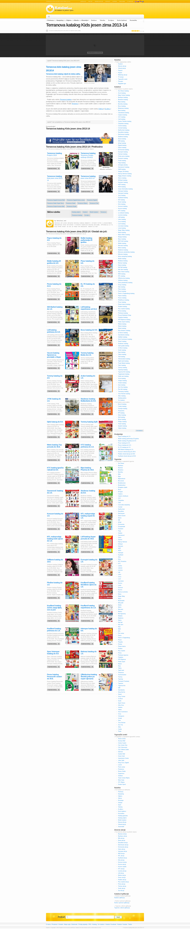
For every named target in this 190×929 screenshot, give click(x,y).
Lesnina (120, 570)
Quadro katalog (122, 426)
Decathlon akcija (123, 842)
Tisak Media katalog (124, 363)
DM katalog (121, 141)
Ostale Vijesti (122, 784)
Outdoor (94, 20)
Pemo (119, 635)
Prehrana (51, 20)
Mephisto (120, 618)
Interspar (120, 552)
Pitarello (120, 642)
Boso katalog (122, 106)
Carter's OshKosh (123, 496)
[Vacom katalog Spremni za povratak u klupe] (54, 367)
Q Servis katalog (123, 332)
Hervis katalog (122, 178)
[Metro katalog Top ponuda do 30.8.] (54, 459)
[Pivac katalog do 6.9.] (88, 275)
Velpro (120, 709)
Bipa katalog (121, 101)
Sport (119, 805)
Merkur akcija (122, 875)
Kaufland (120, 555)
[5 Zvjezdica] (139, 31)
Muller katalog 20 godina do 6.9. (54, 262)
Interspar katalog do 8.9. (89, 629)
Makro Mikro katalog (124, 234)
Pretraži (61, 917)
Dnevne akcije (122, 66)
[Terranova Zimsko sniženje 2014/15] (88, 168)
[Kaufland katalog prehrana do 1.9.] (54, 643)
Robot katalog (122, 328)
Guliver (120, 539)
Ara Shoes (121, 463)
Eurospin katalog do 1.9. (89, 561)
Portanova (121, 769)
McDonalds (121, 600)
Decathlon (121, 511)
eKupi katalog (122, 143)
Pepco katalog (122, 295)
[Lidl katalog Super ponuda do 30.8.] (88, 551)
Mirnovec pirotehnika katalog (126, 252)
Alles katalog (121, 396)
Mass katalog (122, 239)
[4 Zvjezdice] (137, 31)
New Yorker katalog (123, 271)
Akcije (90, 1)
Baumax (120, 467)
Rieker (120, 664)
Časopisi (120, 81)
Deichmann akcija (123, 845)
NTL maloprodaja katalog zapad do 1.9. (88, 516)
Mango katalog (122, 237)
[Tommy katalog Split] (88, 436)
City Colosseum (122, 747)
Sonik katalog (122, 350)
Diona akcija (121, 840)
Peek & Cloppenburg (124, 637)
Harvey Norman (122, 542)
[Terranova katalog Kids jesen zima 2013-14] (54, 191)
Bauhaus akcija (122, 836)
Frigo (119, 531)
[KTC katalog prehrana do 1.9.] (88, 459)
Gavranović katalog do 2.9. (55, 492)
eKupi (119, 522)
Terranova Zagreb (92, 200)
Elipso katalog (122, 147)
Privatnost (54, 924)
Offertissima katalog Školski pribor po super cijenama (89, 676)
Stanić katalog (122, 341)
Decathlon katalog (123, 132)
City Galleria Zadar (123, 749)
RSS (90, 924)
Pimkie (120, 644)
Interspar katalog (123, 191)
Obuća (76, 20)
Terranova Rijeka (82, 203)
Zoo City (120, 725)
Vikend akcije (99, 1)
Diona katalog (122, 139)
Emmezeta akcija (123, 847)
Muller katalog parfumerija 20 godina (86, 240)
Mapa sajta (67, 924)
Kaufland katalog (123, 197)
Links (119, 574)
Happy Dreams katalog (124, 176)
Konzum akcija (122, 862)
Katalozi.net (61, 221)
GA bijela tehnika (123, 165)
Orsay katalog (122, 284)
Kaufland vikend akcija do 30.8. (127, 456)
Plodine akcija (122, 879)
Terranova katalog (95, 52)
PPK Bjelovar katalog (124, 319)
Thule (119, 731)
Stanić (120, 694)
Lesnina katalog (122, 215)
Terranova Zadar (70, 203)
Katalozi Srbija (140, 1)
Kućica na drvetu (123, 592)
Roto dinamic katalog (124, 330)
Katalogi (138, 1)
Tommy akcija (122, 886)
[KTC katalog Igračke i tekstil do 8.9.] (54, 482)
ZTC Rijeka (121, 782)
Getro (119, 537)
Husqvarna (121, 410)
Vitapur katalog (122, 380)
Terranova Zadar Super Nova (55, 203)
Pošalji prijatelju (82, 924)
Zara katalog (121, 385)
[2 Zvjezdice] (134, 31)
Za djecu (111, 20)
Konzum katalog (122, 206)
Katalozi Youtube (122, 924)
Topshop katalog (122, 369)
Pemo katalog (122, 291)
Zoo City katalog (122, 387)
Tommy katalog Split (89, 422)
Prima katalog (122, 311)
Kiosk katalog (122, 202)
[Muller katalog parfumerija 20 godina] (88, 252)
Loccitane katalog (123, 226)
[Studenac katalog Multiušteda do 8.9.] (88, 413)
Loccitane (121, 581)
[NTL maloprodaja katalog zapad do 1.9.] (88, 528)
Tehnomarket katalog (124, 359)
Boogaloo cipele (122, 487)
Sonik (119, 701)
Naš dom (120, 624)
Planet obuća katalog (124, 304)
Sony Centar (121, 696)
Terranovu (75, 103)
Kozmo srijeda (122, 866)
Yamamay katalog (123, 391)
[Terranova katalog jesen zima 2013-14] (88, 191)
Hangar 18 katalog (123, 171)
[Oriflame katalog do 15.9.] (54, 574)
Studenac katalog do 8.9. (88, 492)
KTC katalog (121, 210)
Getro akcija (121, 849)
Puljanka (120, 657)
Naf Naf (120, 622)
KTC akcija (121, 868)
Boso (119, 489)
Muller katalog (122, 258)
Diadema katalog (123, 136)
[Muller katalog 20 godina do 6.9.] (54, 275)
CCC (119, 498)
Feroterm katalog (123, 158)
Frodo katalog (122, 160)
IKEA (119, 550)
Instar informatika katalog (125, 189)
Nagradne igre (122, 83)
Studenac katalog (123, 343)
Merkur (120, 611)
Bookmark (74, 924)
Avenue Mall (121, 741)
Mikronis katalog (122, 254)
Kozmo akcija (122, 864)
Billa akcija (121, 838)
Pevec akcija (121, 877)
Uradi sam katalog (123, 376)
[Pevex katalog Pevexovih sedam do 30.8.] (54, 689)
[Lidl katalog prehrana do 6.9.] (54, 344)
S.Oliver (120, 698)
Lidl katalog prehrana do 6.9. (53, 331)
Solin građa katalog (123, 345)
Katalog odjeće (76, 212)
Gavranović (121, 535)
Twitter (130, 924)
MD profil (120, 603)
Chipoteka (121, 500)
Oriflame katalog (122, 280)
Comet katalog (122, 125)
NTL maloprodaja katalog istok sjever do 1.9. (55, 539)
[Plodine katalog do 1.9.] (54, 597)
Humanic (120, 546)
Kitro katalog (121, 204)
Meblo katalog (122, 243)
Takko (120, 668)
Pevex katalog (122, 298)
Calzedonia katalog (123, 112)
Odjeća (68, 20)
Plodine (120, 648)
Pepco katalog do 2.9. (54, 239)
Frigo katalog (121, 162)
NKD (119, 629)
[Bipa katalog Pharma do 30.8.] (88, 482)
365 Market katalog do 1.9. (54, 308)
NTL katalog (121, 276)
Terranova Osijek (71, 206)
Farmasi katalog (122, 154)
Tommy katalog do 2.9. (54, 377)
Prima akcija (121, 884)
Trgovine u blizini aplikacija (122, 908)
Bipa (119, 476)
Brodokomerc (122, 483)
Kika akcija (121, 860)
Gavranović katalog (123, 167)
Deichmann (121, 513)
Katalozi (83, 1)
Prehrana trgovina (123, 655)
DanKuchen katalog (123, 130)
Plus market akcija (123, 882)
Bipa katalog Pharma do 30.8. (87, 469)
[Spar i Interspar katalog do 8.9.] (54, 666)
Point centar (121, 767)
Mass (119, 598)
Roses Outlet (122, 771)
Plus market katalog (124, 308)
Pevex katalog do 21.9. (54, 285)
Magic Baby (121, 596)
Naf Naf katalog (122, 267)
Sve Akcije (121, 890)
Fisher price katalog (123, 156)
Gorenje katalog (122, 408)
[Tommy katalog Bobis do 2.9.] (88, 367)
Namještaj (60, 20)
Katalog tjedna (122, 398)
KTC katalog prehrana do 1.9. (87, 446)
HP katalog (121, 413)
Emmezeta (121, 524)
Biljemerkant (121, 478)
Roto (119, 666)
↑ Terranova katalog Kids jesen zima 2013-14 (133, 927)
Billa (119, 474)
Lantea (120, 565)
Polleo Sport (121, 661)
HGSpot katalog (122, 180)
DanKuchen (121, 509)
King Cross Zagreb (123, 762)
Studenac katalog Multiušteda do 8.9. (88, 400)
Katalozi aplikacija (119, 897)
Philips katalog (122, 421)
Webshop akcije (122, 75)
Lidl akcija (121, 873)
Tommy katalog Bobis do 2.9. (87, 354)
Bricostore (121, 481)
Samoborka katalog (123, 335)
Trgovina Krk (121, 685)
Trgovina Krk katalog (124, 372)
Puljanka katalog (123, 317)
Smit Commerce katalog (125, 339)
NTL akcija (121, 855)
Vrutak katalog (122, 383)
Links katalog (122, 219)
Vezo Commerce (123, 711)
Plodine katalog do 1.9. (54, 584)
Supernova (121, 773)
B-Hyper (120, 491)
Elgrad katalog (122, 145)
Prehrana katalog (123, 313)
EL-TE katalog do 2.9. (88, 285)
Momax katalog (122, 263)
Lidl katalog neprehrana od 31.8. (89, 308)
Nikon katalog (122, 415)
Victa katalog (122, 378)
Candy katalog (122, 406)
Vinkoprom (121, 716)
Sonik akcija (121, 888)
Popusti (107, 1)
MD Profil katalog (123, 241)
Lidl (119, 572)
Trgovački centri (122, 79)
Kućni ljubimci (122, 20)
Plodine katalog (122, 306)
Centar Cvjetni (122, 743)
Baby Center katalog (124, 95)
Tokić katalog (122, 365)
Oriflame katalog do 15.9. (55, 561)
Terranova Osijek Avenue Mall (55, 206)
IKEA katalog (122, 186)
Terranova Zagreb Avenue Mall (56, 200)
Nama (119, 620)
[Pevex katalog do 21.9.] (54, 298)
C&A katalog (121, 119)
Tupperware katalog (123, 374)
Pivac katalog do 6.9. (87, 262)
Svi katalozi (121, 400)
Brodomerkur (121, 485)
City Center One (122, 745)
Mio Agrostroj (122, 613)
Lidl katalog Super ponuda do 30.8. (88, 538)
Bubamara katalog (123, 108)
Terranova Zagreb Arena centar (76, 200)
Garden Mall (121, 754)
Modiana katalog (122, 261)
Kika (119, 557)
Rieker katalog (122, 326)
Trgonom (120, 683)
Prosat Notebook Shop (124, 315)
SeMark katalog (122, 337)
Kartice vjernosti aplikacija (121, 902)
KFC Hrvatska (122, 561)
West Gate (121, 780)
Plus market (121, 650)
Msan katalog (122, 419)
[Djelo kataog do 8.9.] (54, 436)
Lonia (119, 585)
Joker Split (121, 760)
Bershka (120, 472)
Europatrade (121, 526)
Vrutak (120, 718)
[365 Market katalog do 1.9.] (54, 321)
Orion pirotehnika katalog (125, 282)
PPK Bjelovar (122, 659)
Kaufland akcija (122, 858)
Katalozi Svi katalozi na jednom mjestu (60, 9)
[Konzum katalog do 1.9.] (54, 528)
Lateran (120, 568)
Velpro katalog (122, 428)
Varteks (120, 707)
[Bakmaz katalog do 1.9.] (88, 666)
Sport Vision (121, 703)
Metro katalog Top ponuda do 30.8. (54, 446)
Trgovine (122, 1)
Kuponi (115, 1)
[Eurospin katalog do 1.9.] (88, 574)
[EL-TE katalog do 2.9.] (88, 298)
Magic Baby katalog (123, 230)
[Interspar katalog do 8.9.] (88, 643)
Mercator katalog (123, 245)
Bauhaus (120, 465)
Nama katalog (122, 265)
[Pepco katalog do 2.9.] (54, 252)
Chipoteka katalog (123, 123)
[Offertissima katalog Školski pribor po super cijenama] (88, 689)
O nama (48, 924)
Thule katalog (122, 423)
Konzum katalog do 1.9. (55, 515)
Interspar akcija (122, 851)
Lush (119, 579)
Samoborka (121, 690)
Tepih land (121, 670)
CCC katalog (121, 117)
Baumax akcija (122, 834)
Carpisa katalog (122, 115)
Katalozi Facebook (111, 924)
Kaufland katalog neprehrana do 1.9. (88, 607)
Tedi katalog (121, 356)
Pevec (120, 640)
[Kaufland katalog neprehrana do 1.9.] (88, 620)
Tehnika (102, 20)
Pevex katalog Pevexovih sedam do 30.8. (54, 676)
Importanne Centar (123, 758)
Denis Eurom (121, 515)
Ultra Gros (121, 705)
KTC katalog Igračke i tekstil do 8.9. (55, 469)
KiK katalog (121, 200)
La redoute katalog (123, 213)
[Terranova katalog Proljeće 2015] (54, 168)
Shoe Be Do (121, 692)
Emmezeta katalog (123, 149)
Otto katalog (121, 287)
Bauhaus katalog (123, 97)
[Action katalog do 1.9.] (88, 390)
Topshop (120, 679)
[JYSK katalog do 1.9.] (54, 413)
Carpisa (120, 494)
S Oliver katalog (122, 348)
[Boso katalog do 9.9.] (88, 344)
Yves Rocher (121, 722)
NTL (119, 631)
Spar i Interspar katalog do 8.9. (53, 652)
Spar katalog (121, 352)
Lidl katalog (121, 217)
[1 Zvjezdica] (132, 31)
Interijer (120, 802)
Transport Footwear (123, 681)
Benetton (120, 470)
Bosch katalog (122, 404)
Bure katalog (121, 110)
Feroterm (120, 528)
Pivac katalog (122, 302)
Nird (119, 626)
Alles (119, 727)
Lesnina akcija (122, 871)
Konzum (120, 587)
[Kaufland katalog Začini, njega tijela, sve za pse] (54, 620)
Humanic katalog (123, 182)
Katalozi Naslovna (49, 16)
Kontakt (61, 924)
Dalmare (120, 751)
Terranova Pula (94, 203)
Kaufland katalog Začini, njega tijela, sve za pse (54, 608)
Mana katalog (122, 232)
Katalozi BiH (143, 1)
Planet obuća (122, 646)
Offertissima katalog (124, 278)
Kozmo (120, 583)
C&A (119, 502)
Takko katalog (122, 354)
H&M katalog (121, 169)
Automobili (121, 826)
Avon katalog (122, 93)
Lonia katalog (122, 228)
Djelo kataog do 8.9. (55, 422)
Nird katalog (121, 417)
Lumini (120, 765)
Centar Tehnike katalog (124, 121)
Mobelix (120, 616)
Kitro (119, 559)
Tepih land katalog (123, 361)
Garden (120, 533)
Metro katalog (122, 247)
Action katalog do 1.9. (88, 377)
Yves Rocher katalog (124, 393)
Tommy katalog (122, 367)
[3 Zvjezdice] (135, 31)
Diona (119, 518)
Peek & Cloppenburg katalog (126, 293)
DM (119, 520)
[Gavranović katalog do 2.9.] (54, 505)
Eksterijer (85, 20)
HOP (119, 548)
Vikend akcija (122, 824)
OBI (119, 687)
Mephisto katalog (123, 250)
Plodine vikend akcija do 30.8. (126, 454)
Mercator (120, 609)
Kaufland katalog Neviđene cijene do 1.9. (88, 585)
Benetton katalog (123, 99)
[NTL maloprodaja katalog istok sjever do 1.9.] (54, 551)
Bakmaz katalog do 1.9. (88, 652)
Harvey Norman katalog (125, 173)
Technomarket (122, 674)
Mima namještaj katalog (125, 256)
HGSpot (120, 544)
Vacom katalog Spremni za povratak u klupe (54, 355)
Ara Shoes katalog (123, 91)
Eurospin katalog (123, 152)
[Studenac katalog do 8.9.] (88, 505)
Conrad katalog (122, 128)
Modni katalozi (94, 212)
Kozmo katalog (122, 208)
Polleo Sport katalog (124, 322)
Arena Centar (122, 738)
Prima (119, 653)
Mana (119, 594)
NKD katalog (121, 274)
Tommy (120, 677)
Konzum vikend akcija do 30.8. (127, 451)
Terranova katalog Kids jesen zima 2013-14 (86, 25)
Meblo (120, 605)
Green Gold (121, 756)
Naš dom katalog (123, 269)
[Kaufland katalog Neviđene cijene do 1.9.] (88, 597)
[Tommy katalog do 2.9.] (54, 390)
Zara (119, 720)
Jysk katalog (121, 195)
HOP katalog (121, 184)
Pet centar (121, 633)
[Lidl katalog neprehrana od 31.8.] (88, 321)
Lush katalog (121, 223)
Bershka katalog (122, 104)
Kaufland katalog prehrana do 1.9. (54, 629)
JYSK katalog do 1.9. (54, 400)
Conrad (120, 507)
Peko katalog (122, 289)
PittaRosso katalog (123, 300)
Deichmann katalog (123, 134)
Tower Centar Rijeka (124, 778)
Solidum (120, 775)
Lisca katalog (122, 221)
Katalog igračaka (123, 815)
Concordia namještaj (124, 504)
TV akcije (130, 1)
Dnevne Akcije (122, 822)
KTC (119, 563)
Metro (119, 607)
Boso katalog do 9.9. (89, 330)
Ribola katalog (122, 324)
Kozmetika (133, 20)
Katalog (94, 924)
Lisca (119, 576)
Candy (120, 729)
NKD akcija (121, 853)
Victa (119, 714)
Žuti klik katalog (122, 389)
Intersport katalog (123, 193)
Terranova (103, 212)
